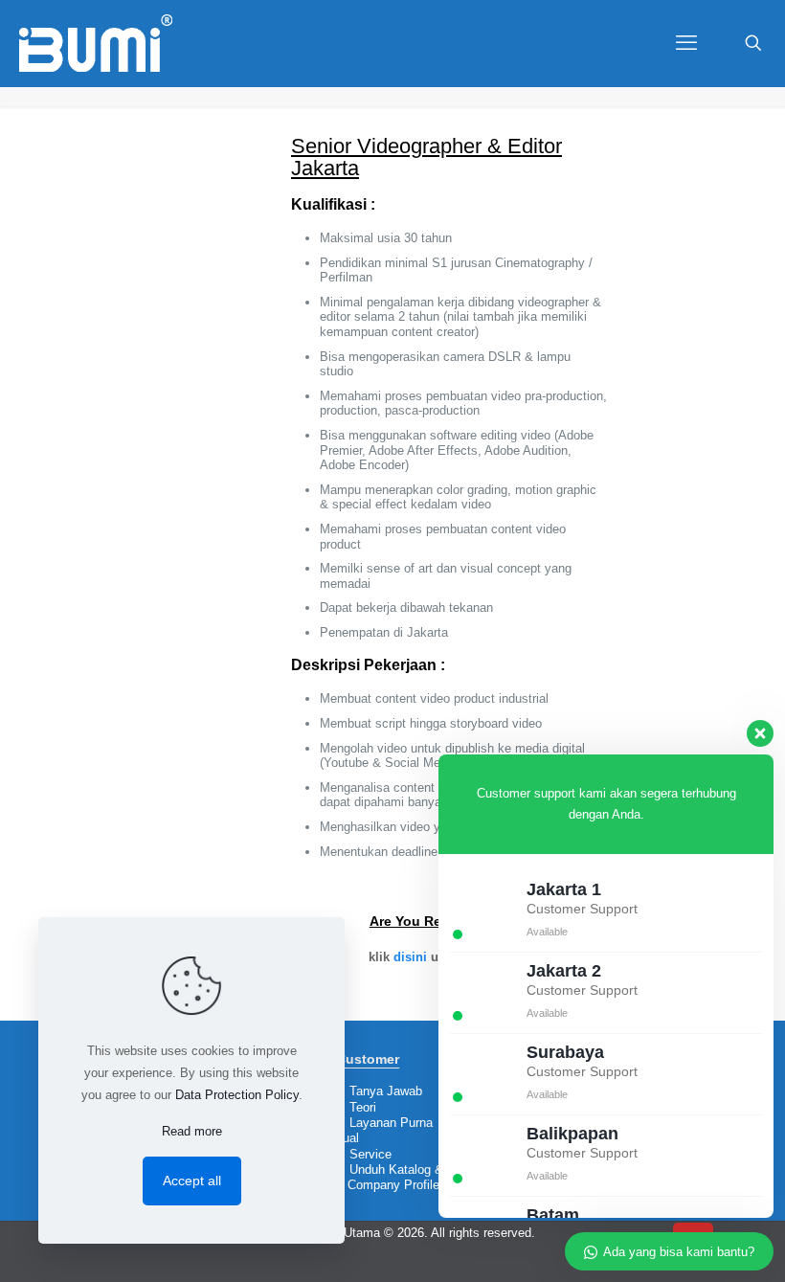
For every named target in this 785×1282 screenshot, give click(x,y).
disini (410, 957)
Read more (192, 1131)
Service (370, 1154)
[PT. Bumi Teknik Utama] (95, 43)
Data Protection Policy (237, 1095)
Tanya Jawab (385, 1091)
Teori (362, 1107)
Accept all (192, 1180)
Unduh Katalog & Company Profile (389, 1177)
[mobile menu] (686, 43)
